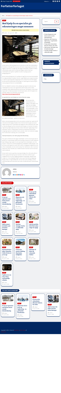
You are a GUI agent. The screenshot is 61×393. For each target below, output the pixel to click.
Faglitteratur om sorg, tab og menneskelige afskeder (6, 277)
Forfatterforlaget (12, 6)
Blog (45, 79)
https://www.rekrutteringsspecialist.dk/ (11, 94)
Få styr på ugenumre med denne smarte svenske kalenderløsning (6, 200)
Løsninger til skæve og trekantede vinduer (32, 252)
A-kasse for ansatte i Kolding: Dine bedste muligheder (20, 252)
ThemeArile (3, 332)
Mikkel (5, 206)
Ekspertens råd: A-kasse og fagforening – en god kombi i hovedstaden (20, 200)
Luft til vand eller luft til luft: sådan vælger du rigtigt (33, 226)
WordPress (16, 330)
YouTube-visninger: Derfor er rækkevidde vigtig (20, 226)
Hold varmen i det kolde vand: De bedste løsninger (6, 226)
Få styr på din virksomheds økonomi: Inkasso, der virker (32, 195)
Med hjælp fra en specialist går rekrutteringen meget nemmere (19, 15)
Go (56, 21)
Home (3, 15)
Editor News (22, 330)
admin (5, 32)
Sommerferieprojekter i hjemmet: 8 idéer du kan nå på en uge (6, 252)
